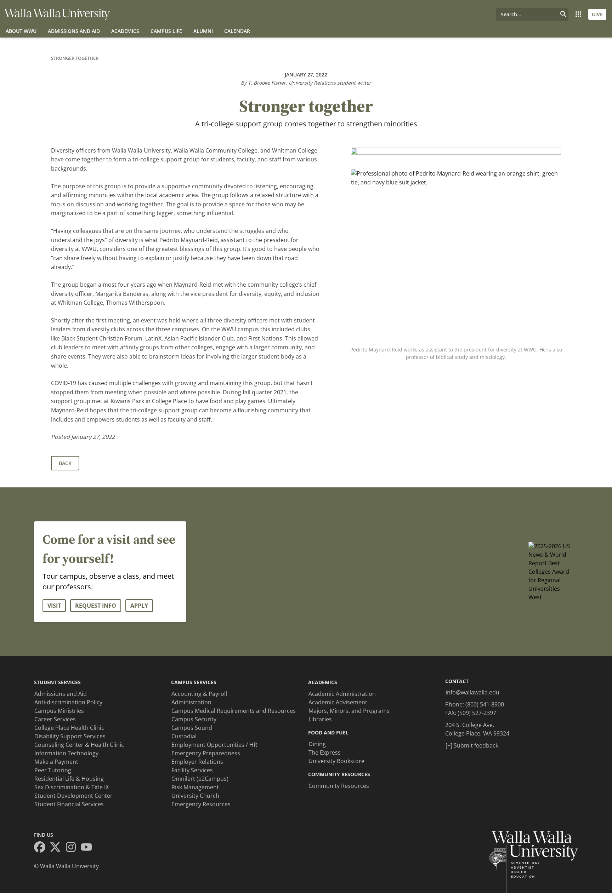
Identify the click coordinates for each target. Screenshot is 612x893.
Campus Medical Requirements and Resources (233, 711)
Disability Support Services (70, 736)
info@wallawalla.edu (472, 692)
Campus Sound (191, 728)
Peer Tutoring (52, 770)
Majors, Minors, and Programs (349, 711)
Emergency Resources (201, 804)
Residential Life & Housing (69, 779)
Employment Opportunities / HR (214, 745)
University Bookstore (336, 761)
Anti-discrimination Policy (68, 702)
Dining (317, 744)
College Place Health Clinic (69, 728)
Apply (139, 605)
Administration (191, 702)
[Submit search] (563, 14)
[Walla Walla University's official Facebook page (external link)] (42, 848)
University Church (195, 796)
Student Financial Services (69, 804)
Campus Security (193, 719)
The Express (324, 752)
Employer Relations (197, 762)
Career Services (55, 719)
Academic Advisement (337, 702)
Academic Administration (342, 694)
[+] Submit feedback (472, 745)
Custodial (184, 736)
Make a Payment (56, 762)
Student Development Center (73, 796)
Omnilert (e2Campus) (199, 779)
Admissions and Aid (74, 31)
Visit (54, 605)
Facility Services (192, 770)
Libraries (320, 719)
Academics (125, 31)
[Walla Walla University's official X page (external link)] (57, 848)
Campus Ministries (59, 711)
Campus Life (166, 31)
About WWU (21, 31)
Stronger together (74, 58)
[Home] (57, 14)
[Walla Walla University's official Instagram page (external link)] (73, 848)
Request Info (95, 605)
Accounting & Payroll (199, 694)
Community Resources (338, 786)
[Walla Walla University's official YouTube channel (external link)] (88, 848)
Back (65, 463)
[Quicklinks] (578, 14)
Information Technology (66, 753)
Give (597, 14)
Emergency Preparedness (205, 753)
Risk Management (195, 787)
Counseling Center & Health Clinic (79, 745)
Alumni (203, 31)
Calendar (237, 31)
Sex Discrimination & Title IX (71, 787)
